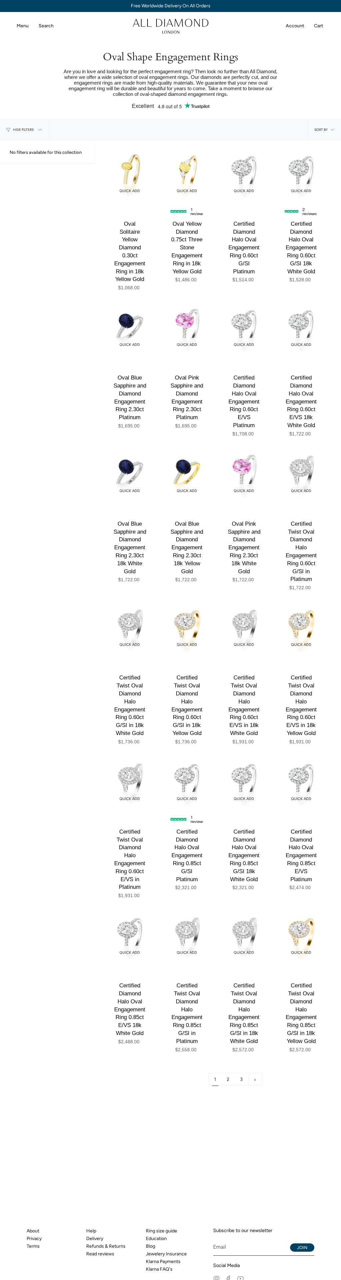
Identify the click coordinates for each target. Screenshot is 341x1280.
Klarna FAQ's (159, 1269)
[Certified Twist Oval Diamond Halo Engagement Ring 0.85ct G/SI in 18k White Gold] (244, 936)
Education (156, 1238)
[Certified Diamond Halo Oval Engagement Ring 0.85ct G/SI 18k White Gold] (244, 782)
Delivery (94, 1238)
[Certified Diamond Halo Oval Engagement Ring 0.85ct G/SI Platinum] (187, 782)
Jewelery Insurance (166, 1254)
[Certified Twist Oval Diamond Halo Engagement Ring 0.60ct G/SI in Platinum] (301, 474)
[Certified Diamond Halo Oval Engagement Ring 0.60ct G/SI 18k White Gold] (301, 174)
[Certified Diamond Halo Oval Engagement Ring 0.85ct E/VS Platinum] (301, 782)
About (33, 1231)
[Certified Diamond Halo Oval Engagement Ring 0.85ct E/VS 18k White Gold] (130, 936)
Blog (150, 1246)
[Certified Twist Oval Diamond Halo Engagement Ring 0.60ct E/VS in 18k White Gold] (244, 628)
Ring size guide (161, 1231)
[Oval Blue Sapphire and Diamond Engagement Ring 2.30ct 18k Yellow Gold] (187, 474)
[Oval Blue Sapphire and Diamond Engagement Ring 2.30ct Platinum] (130, 328)
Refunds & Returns (106, 1246)
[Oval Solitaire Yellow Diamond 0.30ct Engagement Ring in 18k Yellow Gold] (130, 174)
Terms (33, 1246)
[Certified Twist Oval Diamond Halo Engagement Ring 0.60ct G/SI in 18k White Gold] (130, 628)
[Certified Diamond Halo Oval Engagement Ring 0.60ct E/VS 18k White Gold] (301, 328)
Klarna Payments (163, 1261)
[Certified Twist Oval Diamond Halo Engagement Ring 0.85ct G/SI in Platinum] (187, 936)
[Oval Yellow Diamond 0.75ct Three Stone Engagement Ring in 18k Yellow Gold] (187, 174)
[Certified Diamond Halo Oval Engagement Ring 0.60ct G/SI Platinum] (244, 174)
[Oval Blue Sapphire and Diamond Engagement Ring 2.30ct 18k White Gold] (130, 474)
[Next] (255, 1079)
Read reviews (100, 1254)
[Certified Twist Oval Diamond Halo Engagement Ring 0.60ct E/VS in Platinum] (130, 782)
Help (91, 1231)
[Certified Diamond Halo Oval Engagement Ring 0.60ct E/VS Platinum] (244, 328)
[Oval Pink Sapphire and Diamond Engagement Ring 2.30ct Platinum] (187, 328)
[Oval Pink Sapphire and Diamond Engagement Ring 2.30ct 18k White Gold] (244, 474)
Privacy (34, 1238)
